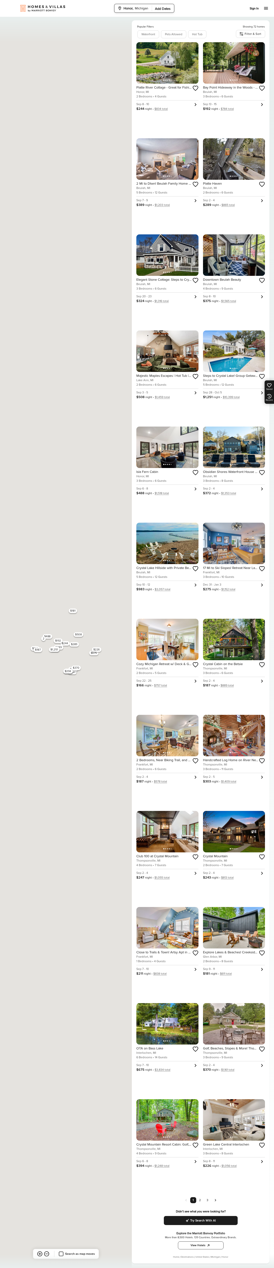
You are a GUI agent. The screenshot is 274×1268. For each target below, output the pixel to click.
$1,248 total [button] (161, 1166)
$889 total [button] (227, 685)
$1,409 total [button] (228, 781)
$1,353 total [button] (228, 493)
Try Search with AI (203, 1220)
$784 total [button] (227, 109)
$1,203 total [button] (162, 205)
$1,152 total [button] (228, 589)
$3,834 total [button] (162, 1070)
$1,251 (54, 649)
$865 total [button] (228, 205)
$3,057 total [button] (162, 589)
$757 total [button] (160, 685)
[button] (215, 1200)
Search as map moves (80, 1254)
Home (176, 1257)
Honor (225, 1257)
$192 (58, 640)
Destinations (187, 1257)
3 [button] (207, 1200)
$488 (47, 636)
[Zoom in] (40, 1254)
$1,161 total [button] (227, 1070)
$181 (73, 610)
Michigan (215, 1257)
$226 (96, 649)
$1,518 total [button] (162, 493)
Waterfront (148, 34)
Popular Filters (145, 26)
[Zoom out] (47, 1254)
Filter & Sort (253, 34)
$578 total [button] (160, 781)
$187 (38, 649)
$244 (65, 643)
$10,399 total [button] (231, 397)
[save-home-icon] (195, 88)
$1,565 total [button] (228, 301)
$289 (74, 644)
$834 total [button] (161, 109)
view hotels (198, 1245)
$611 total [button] (226, 974)
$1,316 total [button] (161, 301)
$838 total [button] (160, 974)
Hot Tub (197, 34)
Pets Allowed (173, 34)
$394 (68, 671)
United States (202, 1257)
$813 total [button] (227, 877)
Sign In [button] (254, 8)
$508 (78, 634)
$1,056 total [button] (229, 1166)
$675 (94, 653)
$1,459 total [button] (162, 397)
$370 (76, 667)
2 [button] (200, 1200)
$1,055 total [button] (162, 877)
